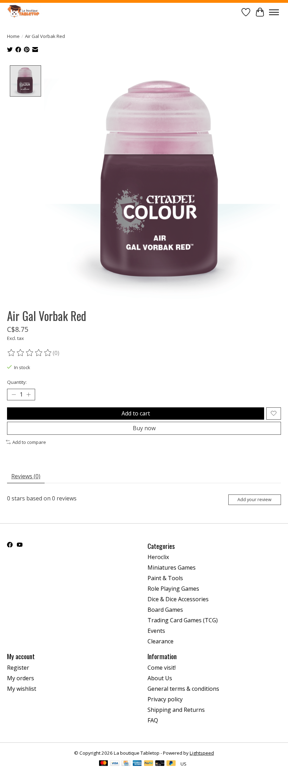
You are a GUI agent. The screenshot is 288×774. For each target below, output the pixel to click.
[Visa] (114, 763)
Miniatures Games (172, 567)
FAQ (153, 720)
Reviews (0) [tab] (25, 476)
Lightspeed (202, 753)
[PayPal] (148, 763)
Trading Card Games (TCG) (183, 620)
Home (13, 36)
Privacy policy (165, 699)
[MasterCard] (103, 763)
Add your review (254, 499)
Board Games (165, 610)
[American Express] (137, 763)
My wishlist (21, 689)
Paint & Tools (165, 578)
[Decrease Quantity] (13, 394)
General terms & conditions (183, 689)
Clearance (161, 641)
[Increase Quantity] (28, 394)
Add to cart (136, 413)
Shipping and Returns (176, 710)
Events (156, 631)
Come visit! (162, 667)
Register (18, 667)
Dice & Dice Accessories (178, 599)
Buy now (144, 428)
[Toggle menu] (274, 12)
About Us (160, 678)
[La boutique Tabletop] (24, 12)
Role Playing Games (173, 588)
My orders (20, 678)
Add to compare (29, 442)
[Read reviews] (30, 353)
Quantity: (17, 382)
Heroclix (158, 557)
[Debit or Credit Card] (159, 763)
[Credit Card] (126, 763)
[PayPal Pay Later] (171, 763)
